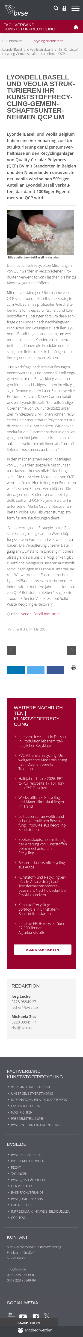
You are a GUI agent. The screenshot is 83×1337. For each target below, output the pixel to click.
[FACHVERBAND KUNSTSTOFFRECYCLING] (44, 10)
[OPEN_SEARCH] (56, 7)
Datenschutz (22, 1205)
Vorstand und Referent (30, 1087)
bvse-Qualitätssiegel (28, 1180)
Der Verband (21, 1186)
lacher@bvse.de (25, 1007)
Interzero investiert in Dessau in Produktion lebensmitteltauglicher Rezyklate (42, 741)
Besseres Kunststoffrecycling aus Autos (41, 865)
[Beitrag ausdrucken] (73, 667)
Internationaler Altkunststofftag (39, 1099)
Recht (16, 1167)
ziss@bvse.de (22, 1027)
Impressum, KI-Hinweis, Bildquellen (40, 1211)
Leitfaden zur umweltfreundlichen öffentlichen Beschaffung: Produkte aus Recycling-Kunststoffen (42, 823)
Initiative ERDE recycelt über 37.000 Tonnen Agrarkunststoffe (41, 928)
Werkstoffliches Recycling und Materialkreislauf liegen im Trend (41, 802)
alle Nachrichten (42, 949)
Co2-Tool (19, 1217)
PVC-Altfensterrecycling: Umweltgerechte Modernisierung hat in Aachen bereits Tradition (42, 762)
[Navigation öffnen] (76, 9)
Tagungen (19, 1173)
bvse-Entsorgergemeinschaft (36, 1125)
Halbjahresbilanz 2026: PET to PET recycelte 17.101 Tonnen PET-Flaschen (41, 783)
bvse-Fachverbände (27, 1192)
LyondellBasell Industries (40, 613)
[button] (16, 670)
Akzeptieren (29, 1323)
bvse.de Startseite (26, 1154)
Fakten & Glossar (25, 1106)
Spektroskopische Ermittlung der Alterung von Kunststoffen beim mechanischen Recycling (42, 846)
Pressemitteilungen (27, 1118)
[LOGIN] (64, 8)
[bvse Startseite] (76, 27)
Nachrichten (22, 1112)
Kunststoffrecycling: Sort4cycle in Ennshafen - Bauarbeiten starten (38, 909)
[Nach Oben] (75, 1331)
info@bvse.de (16, 1269)
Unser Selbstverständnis (32, 1093)
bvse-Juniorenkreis (27, 1198)
